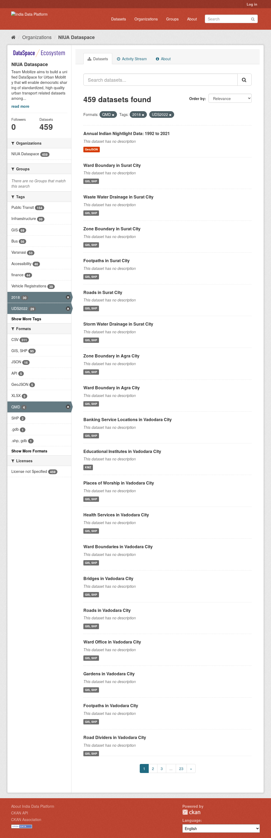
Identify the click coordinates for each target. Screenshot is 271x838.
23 (181, 768)
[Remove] (113, 115)
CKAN (191, 812)
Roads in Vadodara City (107, 610)
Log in (252, 4)
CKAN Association (26, 819)
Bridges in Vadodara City (108, 578)
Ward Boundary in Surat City (112, 165)
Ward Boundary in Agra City (111, 388)
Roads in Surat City (102, 292)
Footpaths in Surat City (106, 260)
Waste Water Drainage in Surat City (118, 197)
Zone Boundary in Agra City (111, 356)
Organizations (146, 18)
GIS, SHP (91, 181)
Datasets (118, 18)
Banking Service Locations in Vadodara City (127, 419)
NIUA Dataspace (76, 37)
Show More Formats (29, 450)
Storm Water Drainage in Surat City (118, 324)
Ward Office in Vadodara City (112, 642)
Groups (172, 18)
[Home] (13, 36)
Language (191, 820)
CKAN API (19, 812)
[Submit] (253, 18)
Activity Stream (134, 58)
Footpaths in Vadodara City (110, 705)
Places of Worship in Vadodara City (118, 483)
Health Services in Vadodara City (116, 515)
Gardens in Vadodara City (109, 674)
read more (20, 106)
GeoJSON (91, 150)
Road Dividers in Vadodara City (114, 737)
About (192, 18)
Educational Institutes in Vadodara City (122, 451)
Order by (197, 98)
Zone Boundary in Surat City (112, 229)
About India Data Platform (32, 806)
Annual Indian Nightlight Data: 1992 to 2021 (126, 133)
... (171, 768)
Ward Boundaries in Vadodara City (118, 546)
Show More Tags (26, 318)
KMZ (88, 467)
